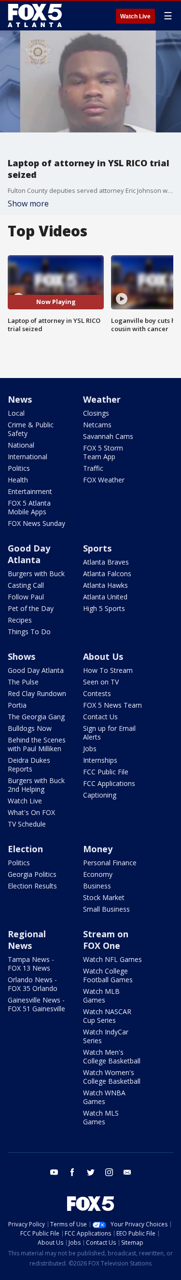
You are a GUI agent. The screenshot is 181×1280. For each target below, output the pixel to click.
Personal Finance (110, 862)
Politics (19, 468)
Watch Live (135, 16)
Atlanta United (105, 596)
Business (97, 885)
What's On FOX (31, 812)
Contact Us (100, 716)
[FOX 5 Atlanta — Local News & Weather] (36, 15)
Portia (17, 705)
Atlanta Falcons (107, 573)
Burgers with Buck (36, 573)
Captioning (99, 795)
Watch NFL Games (112, 959)
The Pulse (23, 681)
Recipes (20, 620)
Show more (28, 203)
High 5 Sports (104, 608)
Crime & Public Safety (31, 429)
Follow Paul (26, 596)
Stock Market (104, 897)
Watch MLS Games (101, 1117)
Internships (100, 760)
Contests (97, 693)
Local (16, 413)
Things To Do (29, 631)
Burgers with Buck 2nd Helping (36, 785)
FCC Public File (105, 771)
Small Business (106, 909)
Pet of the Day (31, 608)
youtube (54, 1172)
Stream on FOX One (105, 939)
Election (25, 849)
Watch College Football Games (108, 975)
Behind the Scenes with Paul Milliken (37, 744)
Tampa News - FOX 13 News (31, 964)
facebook (72, 1172)
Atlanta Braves (106, 562)
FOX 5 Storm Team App (103, 452)
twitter (90, 1172)
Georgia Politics (32, 874)
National (21, 445)
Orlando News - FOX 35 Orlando (32, 984)
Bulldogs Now (30, 728)
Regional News (27, 939)
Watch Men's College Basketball (111, 1056)
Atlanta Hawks (105, 585)
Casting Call (26, 585)
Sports (97, 548)
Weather (102, 399)
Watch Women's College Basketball (111, 1077)
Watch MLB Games (101, 995)
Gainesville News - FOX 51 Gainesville (36, 1004)
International (27, 456)
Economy (97, 874)
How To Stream (108, 670)
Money (97, 849)
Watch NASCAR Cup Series (107, 1016)
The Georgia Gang (36, 716)
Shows (21, 656)
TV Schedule (27, 824)
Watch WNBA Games (104, 1097)
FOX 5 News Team (112, 705)
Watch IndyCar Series (105, 1036)
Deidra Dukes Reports (29, 764)
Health (18, 479)
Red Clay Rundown (37, 693)
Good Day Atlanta (29, 554)
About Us (103, 656)
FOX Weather (104, 479)
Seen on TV (101, 681)
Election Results (32, 885)
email (127, 1172)
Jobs (90, 748)
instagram (109, 1172)
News (20, 399)
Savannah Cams (108, 436)
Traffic (93, 468)
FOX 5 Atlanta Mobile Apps (29, 507)
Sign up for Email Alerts (109, 733)
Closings (96, 413)
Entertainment (30, 491)
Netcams (97, 424)
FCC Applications (109, 783)
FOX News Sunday (36, 523)
